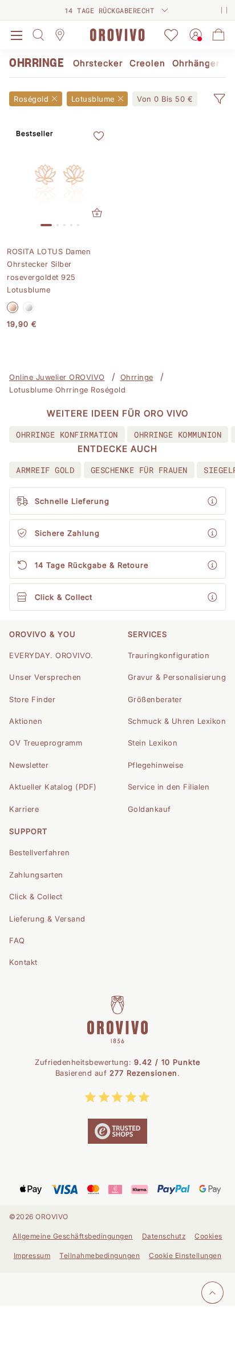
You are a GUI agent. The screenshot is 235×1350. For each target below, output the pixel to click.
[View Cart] (218, 35)
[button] (219, 99)
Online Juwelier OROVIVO (57, 377)
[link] (164, 98)
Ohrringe (136, 377)
